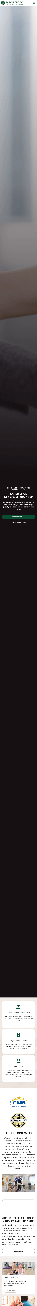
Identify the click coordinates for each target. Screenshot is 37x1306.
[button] (34, 3)
